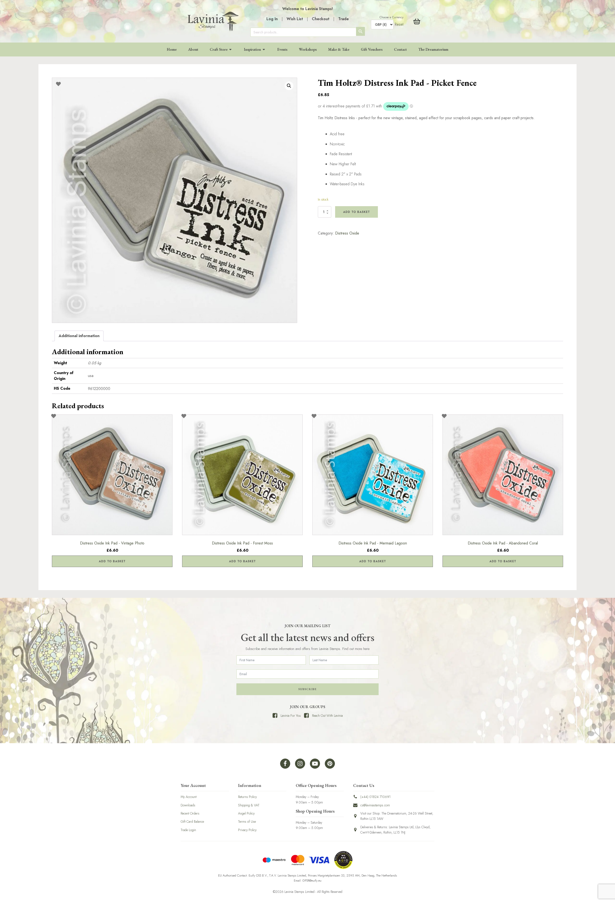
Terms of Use (247, 821)
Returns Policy (247, 796)
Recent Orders (190, 813)
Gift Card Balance (192, 821)
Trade (343, 19)
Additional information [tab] (79, 336)
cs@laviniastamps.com (375, 805)
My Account (189, 796)
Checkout (320, 19)
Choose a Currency (391, 17)
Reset (399, 24)
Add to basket (356, 212)
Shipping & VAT (248, 805)
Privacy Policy (247, 830)
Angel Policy (246, 813)
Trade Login (188, 830)
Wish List (295, 19)
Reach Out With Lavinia (327, 715)
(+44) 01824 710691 (375, 796)
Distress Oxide (347, 233)
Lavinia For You (291, 715)
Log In (272, 19)
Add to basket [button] (112, 561)
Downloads (188, 805)
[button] (289, 85)
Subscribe (307, 689)
